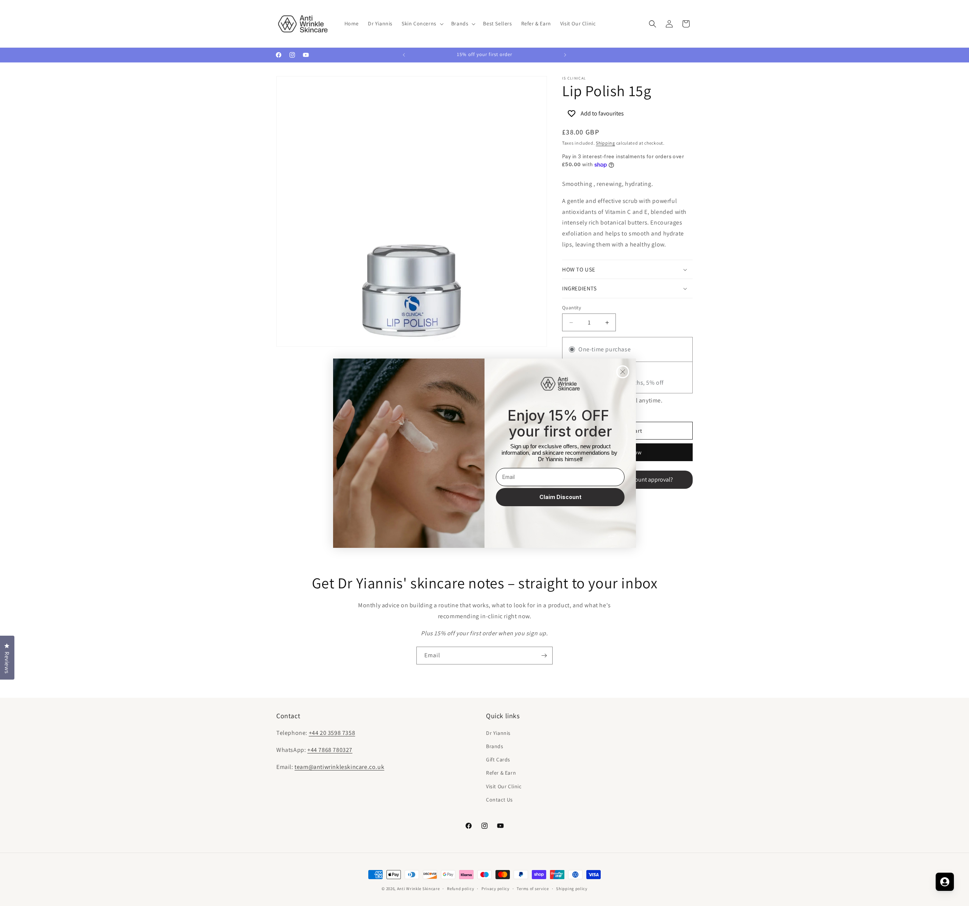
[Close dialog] (622, 371)
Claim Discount (560, 497)
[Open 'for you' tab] (945, 882)
